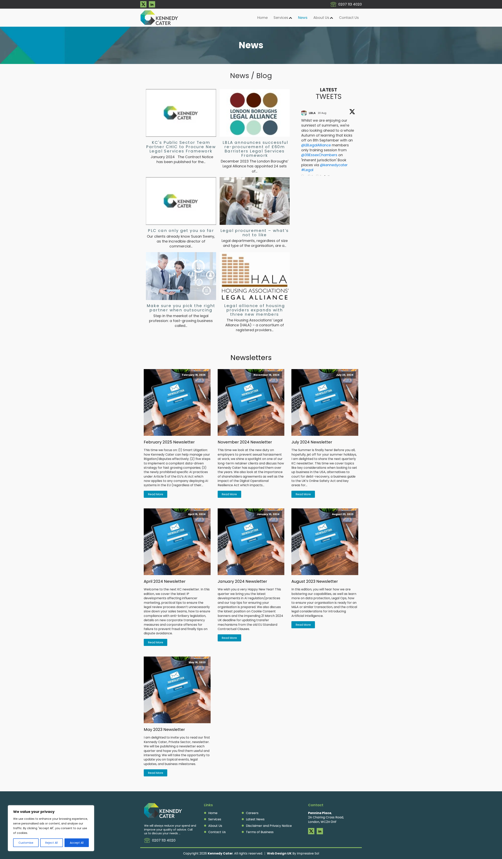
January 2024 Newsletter (242, 581)
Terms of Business (260, 832)
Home (262, 17)
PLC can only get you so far (181, 230)
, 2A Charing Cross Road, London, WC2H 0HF (326, 817)
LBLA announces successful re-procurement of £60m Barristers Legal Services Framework (254, 149)
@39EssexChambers (319, 154)
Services (214, 819)
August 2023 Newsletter (314, 581)
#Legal (307, 169)
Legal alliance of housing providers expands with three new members (254, 310)
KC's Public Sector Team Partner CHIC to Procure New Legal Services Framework (181, 146)
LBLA (312, 113)
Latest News (255, 819)
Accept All (77, 843)
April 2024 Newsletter (165, 581)
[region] (51, 828)
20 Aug (322, 113)
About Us (321, 17)
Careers (252, 813)
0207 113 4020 (350, 4)
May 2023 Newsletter (164, 729)
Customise (25, 843)
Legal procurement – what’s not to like (254, 232)
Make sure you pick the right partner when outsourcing (181, 308)
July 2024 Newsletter (311, 442)
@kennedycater (334, 164)
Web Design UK (279, 853)
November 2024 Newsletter (245, 442)
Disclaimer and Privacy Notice (269, 826)
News (302, 17)
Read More (155, 494)
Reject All (51, 843)
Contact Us (349, 17)
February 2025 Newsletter (169, 442)
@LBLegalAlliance (316, 145)
